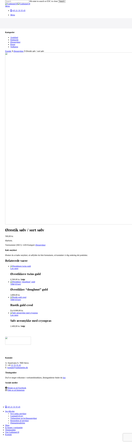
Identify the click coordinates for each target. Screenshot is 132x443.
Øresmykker (15, 42)
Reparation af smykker (19, 421)
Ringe (12, 44)
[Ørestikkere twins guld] (20, 266)
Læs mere (14, 268)
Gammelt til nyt (16, 416)
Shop (7, 425)
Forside (8, 51)
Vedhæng (14, 47)
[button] (7, 6)
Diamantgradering (17, 423)
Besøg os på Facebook (17, 388)
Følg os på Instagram (15, 390)
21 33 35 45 (16, 365)
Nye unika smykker (18, 414)
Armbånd (14, 37)
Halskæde (14, 40)
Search (61, 1)
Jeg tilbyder (10, 411)
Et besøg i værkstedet (14, 427)
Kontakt (8, 434)
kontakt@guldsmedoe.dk (17, 367)
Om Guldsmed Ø (12, 432)
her (64, 378)
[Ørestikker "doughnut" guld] (22, 282)
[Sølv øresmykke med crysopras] (24, 313)
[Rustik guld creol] (18, 297)
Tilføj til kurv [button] (15, 284)
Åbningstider (10, 430)
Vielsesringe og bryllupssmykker (23, 418)
